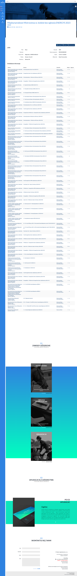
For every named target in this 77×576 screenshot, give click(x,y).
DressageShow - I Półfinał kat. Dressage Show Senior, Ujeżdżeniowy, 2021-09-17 (36, 280)
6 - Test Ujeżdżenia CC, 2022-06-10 (29, 267)
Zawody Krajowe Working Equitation (14, 97)
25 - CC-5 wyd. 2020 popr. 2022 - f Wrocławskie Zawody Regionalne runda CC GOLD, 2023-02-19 (39, 223)
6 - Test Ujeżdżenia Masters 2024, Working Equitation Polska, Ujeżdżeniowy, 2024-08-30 (37, 133)
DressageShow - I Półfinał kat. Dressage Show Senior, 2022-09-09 (34, 250)
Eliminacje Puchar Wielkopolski (13, 310)
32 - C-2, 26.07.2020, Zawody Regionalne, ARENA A (31, 284)
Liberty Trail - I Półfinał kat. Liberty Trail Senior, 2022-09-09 (33, 246)
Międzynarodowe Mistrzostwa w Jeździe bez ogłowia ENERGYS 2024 (15, 105)
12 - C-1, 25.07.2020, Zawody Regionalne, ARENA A (31, 291)
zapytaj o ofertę (49, 393)
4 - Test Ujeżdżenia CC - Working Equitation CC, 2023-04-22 (33, 213)
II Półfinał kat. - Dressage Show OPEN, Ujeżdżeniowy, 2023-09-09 (34, 188)
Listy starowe (71, 45)
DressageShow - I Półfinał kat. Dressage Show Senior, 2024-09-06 (34, 124)
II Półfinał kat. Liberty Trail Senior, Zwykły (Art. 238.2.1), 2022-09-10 (34, 238)
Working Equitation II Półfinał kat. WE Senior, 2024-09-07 (32, 116)
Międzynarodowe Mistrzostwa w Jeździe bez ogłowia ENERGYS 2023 (15, 181)
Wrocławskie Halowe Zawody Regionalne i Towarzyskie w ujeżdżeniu (15, 224)
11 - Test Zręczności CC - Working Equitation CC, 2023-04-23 (33, 203)
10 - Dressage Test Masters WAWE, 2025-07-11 (31, 92)
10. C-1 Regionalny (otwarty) (28, 298)
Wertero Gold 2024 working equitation (14, 128)
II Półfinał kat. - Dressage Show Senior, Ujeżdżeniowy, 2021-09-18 (34, 276)
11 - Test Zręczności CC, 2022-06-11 (29, 262)
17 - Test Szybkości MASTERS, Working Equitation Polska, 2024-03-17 (35, 156)
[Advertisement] (41, 36)
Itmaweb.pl (73, 574)
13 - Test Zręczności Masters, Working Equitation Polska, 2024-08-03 (34, 141)
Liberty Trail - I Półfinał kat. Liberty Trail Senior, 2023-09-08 (33, 199)
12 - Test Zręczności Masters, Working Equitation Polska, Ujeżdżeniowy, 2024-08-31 (37, 130)
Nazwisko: (19, 551)
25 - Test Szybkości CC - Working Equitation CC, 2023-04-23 (33, 208)
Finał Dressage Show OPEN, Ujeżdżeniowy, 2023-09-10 (32, 180)
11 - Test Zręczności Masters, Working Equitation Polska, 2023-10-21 (34, 170)
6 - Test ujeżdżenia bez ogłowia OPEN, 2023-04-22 (31, 218)
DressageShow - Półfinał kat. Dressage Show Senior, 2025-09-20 (33, 81)
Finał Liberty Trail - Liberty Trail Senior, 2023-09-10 (31, 184)
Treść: (20, 558)
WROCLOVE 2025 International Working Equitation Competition (14, 85)
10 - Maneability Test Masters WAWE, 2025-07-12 (31, 88)
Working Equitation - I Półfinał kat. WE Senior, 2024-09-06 (33, 120)
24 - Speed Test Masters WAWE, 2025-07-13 (30, 84)
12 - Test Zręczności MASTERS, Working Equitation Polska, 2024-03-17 (35, 151)
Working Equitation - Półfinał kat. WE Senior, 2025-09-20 (32, 77)
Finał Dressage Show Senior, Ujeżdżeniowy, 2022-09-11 (32, 234)
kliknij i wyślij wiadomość (63, 559)
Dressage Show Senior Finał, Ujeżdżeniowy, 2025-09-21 (32, 73)
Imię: (20, 548)
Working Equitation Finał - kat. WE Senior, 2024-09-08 (32, 104)
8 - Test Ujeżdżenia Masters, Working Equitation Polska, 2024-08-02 (34, 146)
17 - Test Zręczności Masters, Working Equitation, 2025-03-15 (33, 99)
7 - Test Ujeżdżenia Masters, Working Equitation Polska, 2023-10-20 (34, 175)
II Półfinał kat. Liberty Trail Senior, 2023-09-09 (31, 192)
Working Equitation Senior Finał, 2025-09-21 (30, 69)
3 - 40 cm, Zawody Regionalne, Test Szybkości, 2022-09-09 (32, 254)
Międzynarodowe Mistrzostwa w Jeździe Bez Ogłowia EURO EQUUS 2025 (15, 70)
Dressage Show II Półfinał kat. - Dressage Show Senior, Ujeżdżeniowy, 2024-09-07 (36, 112)
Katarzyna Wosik (60, 70)
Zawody (59, 45)
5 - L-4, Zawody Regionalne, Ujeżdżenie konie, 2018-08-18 (32, 309)
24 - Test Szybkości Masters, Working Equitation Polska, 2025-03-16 (34, 96)
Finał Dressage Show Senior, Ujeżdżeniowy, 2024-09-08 (32, 108)
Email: (20, 555)
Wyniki (65, 45)
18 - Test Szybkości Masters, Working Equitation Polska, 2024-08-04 (34, 136)
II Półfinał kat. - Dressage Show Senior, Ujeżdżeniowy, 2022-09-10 (34, 242)
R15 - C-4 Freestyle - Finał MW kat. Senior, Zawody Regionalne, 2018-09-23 (35, 302)
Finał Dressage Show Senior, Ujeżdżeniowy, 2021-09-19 (32, 272)
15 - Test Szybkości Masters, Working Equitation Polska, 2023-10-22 (34, 165)
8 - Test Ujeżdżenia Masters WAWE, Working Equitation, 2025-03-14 (34, 102)
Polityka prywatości (71, 573)
